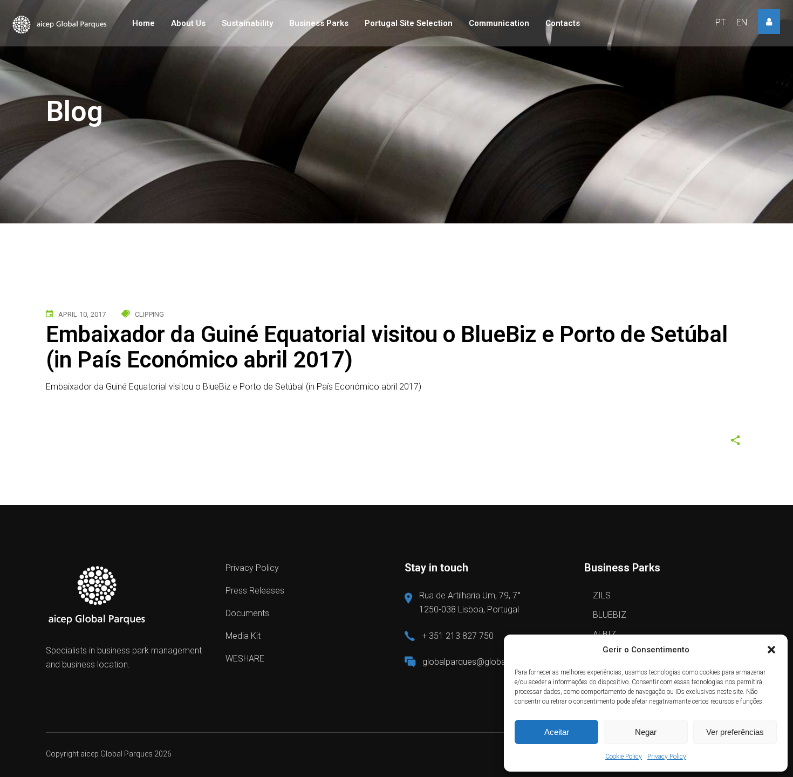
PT (720, 22)
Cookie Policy (623, 756)
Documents (247, 613)
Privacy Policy (666, 756)
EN (741, 22)
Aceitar (556, 732)
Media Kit (243, 636)
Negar (646, 732)
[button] (771, 649)
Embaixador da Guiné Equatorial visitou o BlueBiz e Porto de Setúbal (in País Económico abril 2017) (233, 386)
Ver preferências (735, 732)
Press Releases (254, 590)
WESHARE (244, 658)
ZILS (602, 595)
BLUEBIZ (609, 615)
